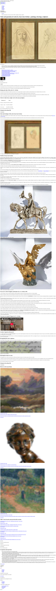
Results (3, 7)
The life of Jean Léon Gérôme (6, 72)
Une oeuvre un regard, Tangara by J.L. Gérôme (8, 73)
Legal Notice (3, 587)
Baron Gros (53, 115)
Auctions (3, 6)
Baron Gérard (3, 116)
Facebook (3, 582)
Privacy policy (4, 586)
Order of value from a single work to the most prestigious (9, 70)
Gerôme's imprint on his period (6, 74)
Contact (3, 9)
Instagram (3, 581)
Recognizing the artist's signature (6, 75)
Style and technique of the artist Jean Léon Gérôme (8, 71)
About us (3, 5)
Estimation (3, 8)
